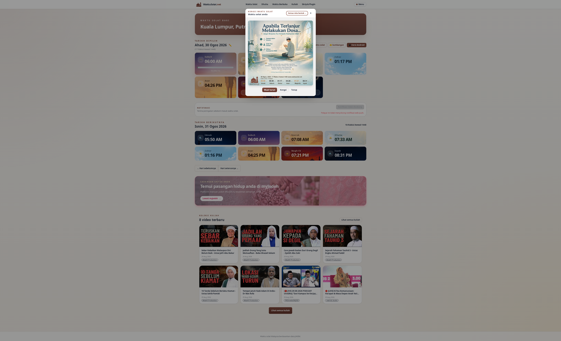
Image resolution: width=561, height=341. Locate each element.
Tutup (294, 90)
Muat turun (269, 90)
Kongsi (283, 90)
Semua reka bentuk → (297, 13)
